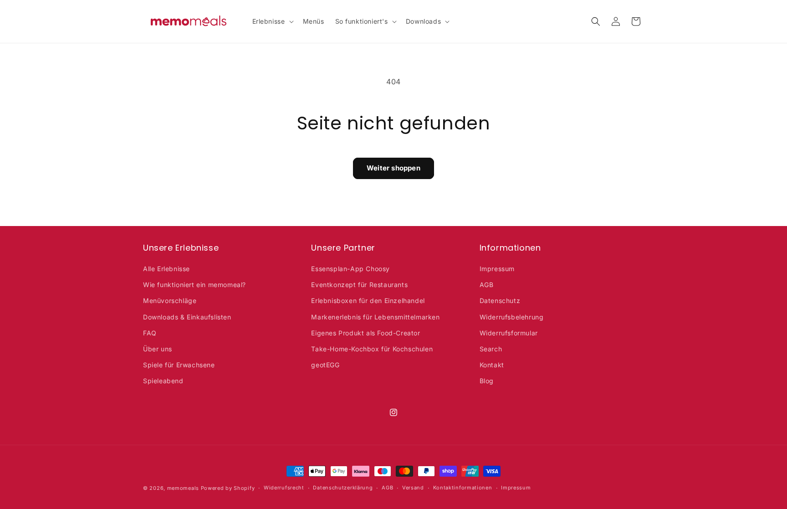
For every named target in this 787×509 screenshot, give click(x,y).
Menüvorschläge (169, 300)
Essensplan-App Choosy (350, 268)
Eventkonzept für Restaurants (359, 284)
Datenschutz (500, 300)
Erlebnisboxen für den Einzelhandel (367, 300)
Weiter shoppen (393, 168)
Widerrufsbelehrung (512, 317)
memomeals (183, 488)
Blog (487, 381)
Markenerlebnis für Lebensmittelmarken (375, 317)
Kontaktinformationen (462, 487)
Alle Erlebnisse (166, 268)
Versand (413, 487)
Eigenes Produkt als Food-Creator (365, 333)
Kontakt (492, 365)
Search (491, 349)
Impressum (497, 268)
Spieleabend (163, 381)
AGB (487, 284)
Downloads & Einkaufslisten (187, 317)
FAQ (150, 333)
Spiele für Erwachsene (179, 365)
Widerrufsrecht (284, 487)
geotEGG (325, 365)
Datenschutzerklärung (343, 487)
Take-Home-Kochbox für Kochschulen (372, 349)
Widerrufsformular (509, 333)
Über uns (157, 349)
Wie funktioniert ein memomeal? (194, 284)
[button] (272, 21)
